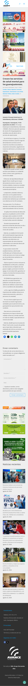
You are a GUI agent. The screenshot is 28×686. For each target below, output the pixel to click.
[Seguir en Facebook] (5, 642)
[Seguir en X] (7, 642)
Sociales (17, 93)
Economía (19, 89)
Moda (21, 91)
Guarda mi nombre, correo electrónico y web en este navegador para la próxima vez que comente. (13, 389)
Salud (13, 93)
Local (18, 91)
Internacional (13, 91)
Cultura (9, 89)
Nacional (5, 93)
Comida (5, 89)
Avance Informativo (9, 87)
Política (9, 93)
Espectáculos (6, 91)
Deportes (13, 89)
